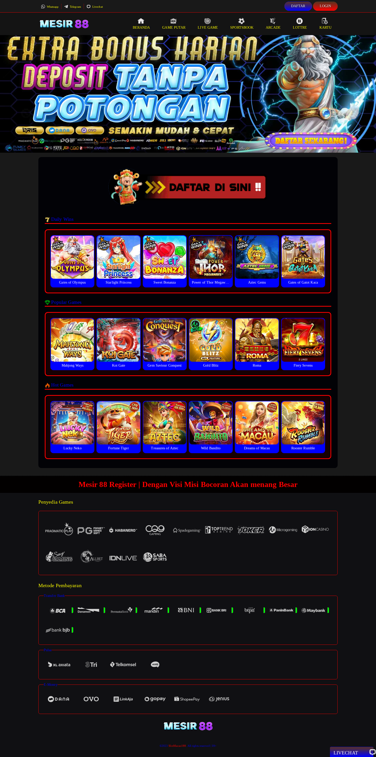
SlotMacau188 (177, 745)
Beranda (141, 27)
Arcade (273, 27)
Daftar (298, 6)
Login (325, 6)
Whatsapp (52, 6)
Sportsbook (241, 27)
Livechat (97, 6)
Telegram (75, 6)
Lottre (300, 27)
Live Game (208, 27)
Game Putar (173, 27)
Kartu (325, 27)
